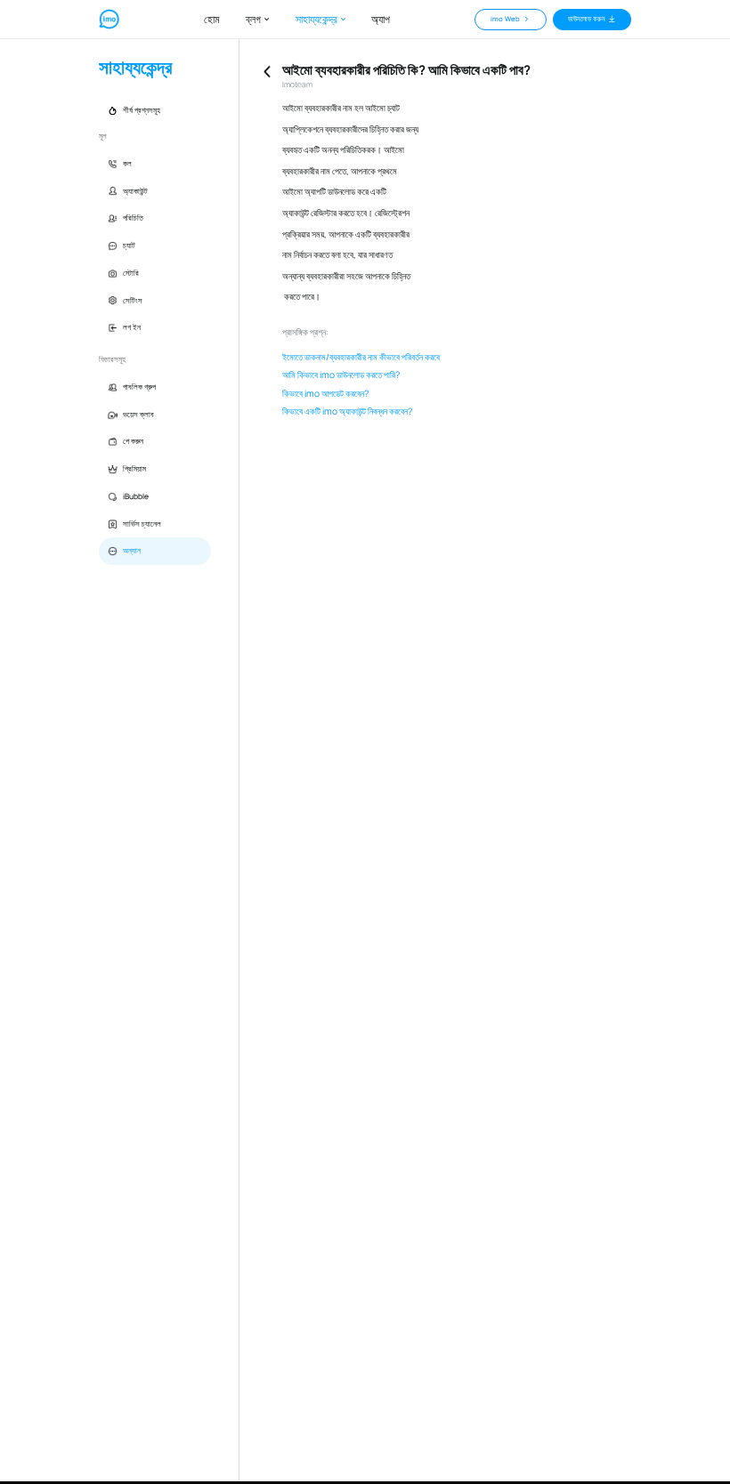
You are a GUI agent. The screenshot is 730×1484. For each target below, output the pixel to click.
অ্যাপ (380, 19)
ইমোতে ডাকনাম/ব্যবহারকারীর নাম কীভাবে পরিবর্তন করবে (361, 357)
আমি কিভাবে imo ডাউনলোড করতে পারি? (341, 375)
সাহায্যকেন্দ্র (316, 19)
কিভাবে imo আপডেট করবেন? (325, 393)
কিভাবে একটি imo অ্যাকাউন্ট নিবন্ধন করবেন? (347, 411)
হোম (212, 19)
